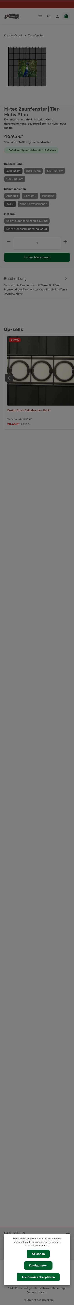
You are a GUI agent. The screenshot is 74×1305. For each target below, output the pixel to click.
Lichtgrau (30, 196)
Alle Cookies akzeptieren (38, 1277)
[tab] (36, 286)
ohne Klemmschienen (33, 204)
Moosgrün (48, 196)
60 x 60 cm (13, 171)
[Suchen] (49, 16)
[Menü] (40, 16)
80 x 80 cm (33, 171)
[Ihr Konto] (57, 16)
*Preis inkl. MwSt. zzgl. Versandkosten (27, 142)
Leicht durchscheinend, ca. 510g (27, 221)
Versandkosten (36, 1292)
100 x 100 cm (14, 179)
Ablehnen (38, 1254)
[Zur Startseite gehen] (12, 16)
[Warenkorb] (66, 16)
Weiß (10, 204)
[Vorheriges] (9, 378)
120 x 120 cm (55, 171)
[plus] (65, 241)
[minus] (8, 241)
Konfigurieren (38, 1265)
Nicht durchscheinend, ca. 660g (26, 229)
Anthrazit (12, 196)
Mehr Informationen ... (37, 1245)
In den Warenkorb (37, 257)
